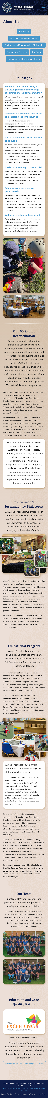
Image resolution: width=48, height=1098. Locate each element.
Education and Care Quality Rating (24, 59)
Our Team (36, 52)
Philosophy (24, 31)
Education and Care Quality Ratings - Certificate (25, 1064)
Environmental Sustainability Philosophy (24, 45)
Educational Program (17, 52)
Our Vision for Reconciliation (24, 38)
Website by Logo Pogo (37, 1094)
